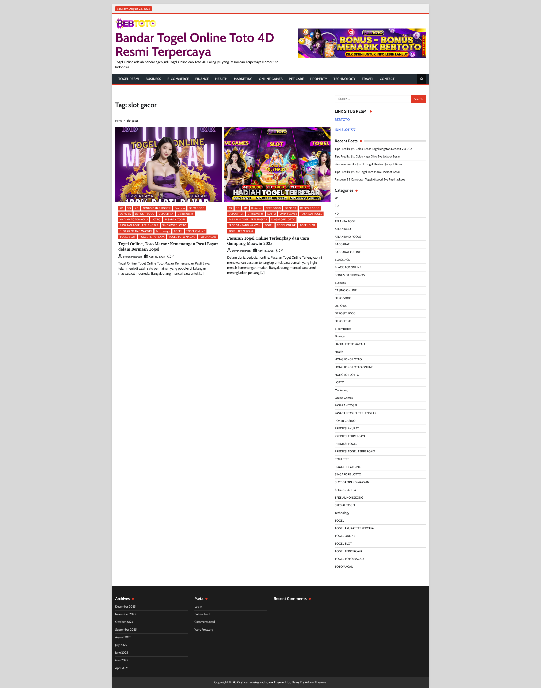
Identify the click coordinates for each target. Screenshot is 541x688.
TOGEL (178, 231)
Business (153, 79)
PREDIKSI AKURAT (347, 428)
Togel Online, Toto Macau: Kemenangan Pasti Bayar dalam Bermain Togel (168, 246)
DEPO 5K (125, 213)
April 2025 (121, 668)
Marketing (243, 79)
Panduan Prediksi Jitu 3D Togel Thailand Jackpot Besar (368, 164)
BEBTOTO (342, 120)
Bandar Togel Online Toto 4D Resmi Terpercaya (194, 44)
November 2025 (125, 614)
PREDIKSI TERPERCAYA (350, 436)
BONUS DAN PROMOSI (156, 208)
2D (121, 208)
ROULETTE (342, 459)
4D (136, 208)
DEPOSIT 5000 (144, 213)
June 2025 (121, 652)
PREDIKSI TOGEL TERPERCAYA (355, 451)
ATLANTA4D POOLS (348, 237)
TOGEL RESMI (128, 79)
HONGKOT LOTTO (347, 375)
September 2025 (126, 629)
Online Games (271, 79)
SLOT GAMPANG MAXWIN (136, 231)
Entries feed (202, 614)
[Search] (421, 79)
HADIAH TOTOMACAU (134, 219)
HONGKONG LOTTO (348, 359)
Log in (198, 606)
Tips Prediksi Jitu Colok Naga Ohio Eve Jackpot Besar (367, 156)
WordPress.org (203, 629)
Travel (367, 79)
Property (318, 79)
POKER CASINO (345, 421)
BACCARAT (342, 244)
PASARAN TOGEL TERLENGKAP (139, 225)
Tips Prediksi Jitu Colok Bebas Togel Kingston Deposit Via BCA (373, 149)
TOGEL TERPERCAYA (152, 236)
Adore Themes (315, 682)
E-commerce (178, 79)
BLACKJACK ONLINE (348, 267)
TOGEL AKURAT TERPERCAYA (354, 528)
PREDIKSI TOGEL (346, 444)
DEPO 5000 (197, 208)
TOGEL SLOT (127, 236)
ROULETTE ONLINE (348, 467)
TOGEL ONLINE (195, 231)
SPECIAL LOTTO (345, 490)
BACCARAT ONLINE (348, 252)
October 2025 (124, 622)
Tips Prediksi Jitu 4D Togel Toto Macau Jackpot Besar (367, 172)
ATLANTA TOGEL (346, 221)
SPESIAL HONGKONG (349, 497)
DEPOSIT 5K (166, 213)
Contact (387, 79)
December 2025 (125, 606)
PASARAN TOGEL (175, 219)
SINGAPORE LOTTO (174, 225)
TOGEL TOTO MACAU (182, 236)
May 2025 (121, 660)
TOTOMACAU (207, 236)
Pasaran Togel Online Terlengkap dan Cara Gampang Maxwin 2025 (268, 240)
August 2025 (123, 637)
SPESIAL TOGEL (345, 505)
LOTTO (156, 219)
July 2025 (121, 645)
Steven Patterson (132, 256)
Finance (202, 79)
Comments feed (204, 622)
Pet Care (296, 79)
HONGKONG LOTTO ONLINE (354, 367)
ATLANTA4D (343, 229)
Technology (344, 79)
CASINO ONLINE (346, 290)
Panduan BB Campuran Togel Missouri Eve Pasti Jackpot (370, 179)
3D (129, 208)
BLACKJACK (342, 260)
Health (221, 79)
